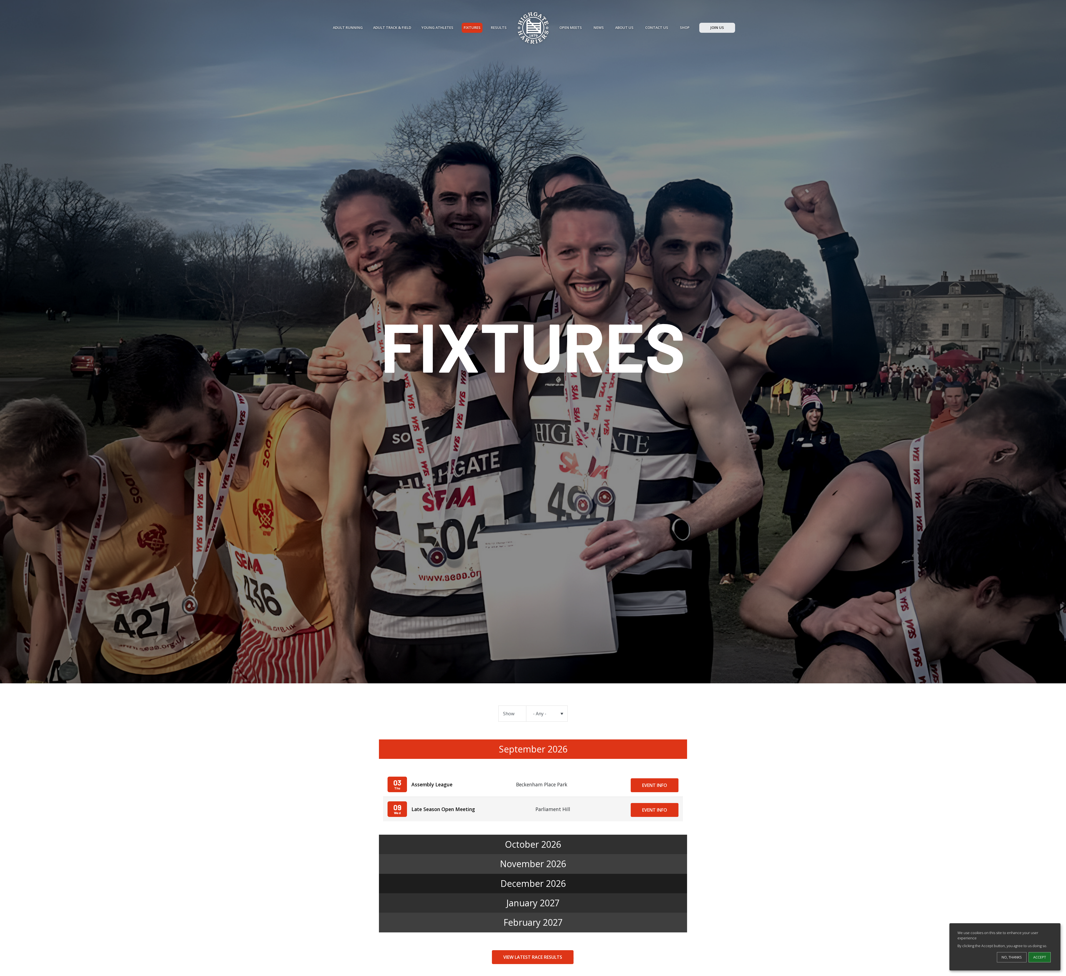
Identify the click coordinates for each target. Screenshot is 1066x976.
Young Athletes (437, 27)
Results (499, 27)
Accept (1039, 957)
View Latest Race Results (532, 957)
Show (508, 714)
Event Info (654, 785)
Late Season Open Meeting (443, 809)
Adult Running (348, 27)
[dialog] (1004, 946)
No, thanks (1012, 957)
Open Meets (570, 27)
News (599, 27)
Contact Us (656, 27)
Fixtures (472, 27)
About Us (624, 27)
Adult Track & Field (392, 27)
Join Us (717, 27)
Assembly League (431, 784)
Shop (685, 27)
